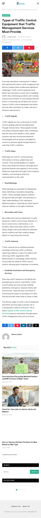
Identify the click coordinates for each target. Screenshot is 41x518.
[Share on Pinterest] (29, 48)
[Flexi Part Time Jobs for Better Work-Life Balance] (20, 396)
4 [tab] (23, 489)
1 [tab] (17, 489)
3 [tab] (21, 489)
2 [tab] (19, 489)
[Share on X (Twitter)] (18, 48)
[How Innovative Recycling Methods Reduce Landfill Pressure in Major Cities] (20, 363)
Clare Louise (12, 37)
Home (4, 10)
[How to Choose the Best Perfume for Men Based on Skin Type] (20, 428)
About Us (26, 506)
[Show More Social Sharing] (37, 48)
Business (6, 15)
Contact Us (15, 506)
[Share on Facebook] (7, 48)
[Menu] (3, 3)
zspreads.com (32, 511)
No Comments (27, 40)
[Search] (38, 3)
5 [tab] (25, 489)
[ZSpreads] (20, 3)
